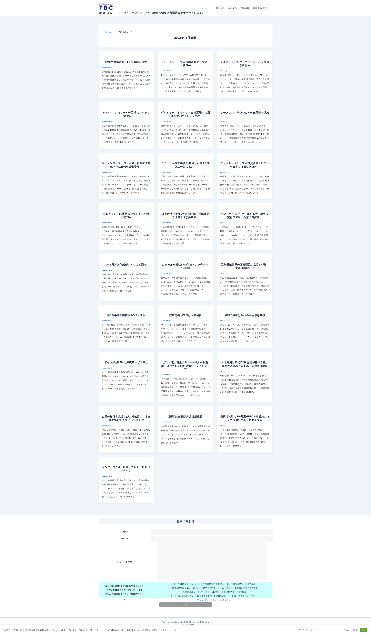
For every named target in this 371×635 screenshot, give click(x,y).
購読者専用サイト (261, 8)
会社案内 (232, 8)
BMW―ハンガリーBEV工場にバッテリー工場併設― (126, 114)
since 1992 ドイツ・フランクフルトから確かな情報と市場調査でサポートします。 (152, 12)
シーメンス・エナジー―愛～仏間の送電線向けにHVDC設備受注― (126, 164)
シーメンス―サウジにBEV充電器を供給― (245, 114)
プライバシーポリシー (208, 600)
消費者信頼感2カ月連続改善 (185, 416)
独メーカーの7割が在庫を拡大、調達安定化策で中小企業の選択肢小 (245, 215)
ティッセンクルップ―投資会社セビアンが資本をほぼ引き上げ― (244, 164)
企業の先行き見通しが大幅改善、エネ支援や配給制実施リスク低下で (126, 418)
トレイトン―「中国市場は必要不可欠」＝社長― (185, 63)
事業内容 (245, 8)
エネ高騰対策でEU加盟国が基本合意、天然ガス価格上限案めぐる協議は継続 (244, 364)
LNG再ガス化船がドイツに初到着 (126, 264)
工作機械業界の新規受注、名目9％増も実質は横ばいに (245, 266)
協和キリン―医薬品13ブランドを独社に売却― (126, 215)
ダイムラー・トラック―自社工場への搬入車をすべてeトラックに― (185, 114)
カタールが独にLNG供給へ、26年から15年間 (185, 266)
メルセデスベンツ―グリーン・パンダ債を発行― (244, 63)
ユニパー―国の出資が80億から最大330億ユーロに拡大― (185, 164)
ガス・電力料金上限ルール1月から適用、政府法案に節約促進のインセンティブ (185, 366)
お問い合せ (218, 8)
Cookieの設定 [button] (350, 630)
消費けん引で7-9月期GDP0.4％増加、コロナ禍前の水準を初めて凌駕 (244, 418)
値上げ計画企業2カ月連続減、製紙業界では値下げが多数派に (185, 215)
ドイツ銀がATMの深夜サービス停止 (126, 362)
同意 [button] (364, 630)
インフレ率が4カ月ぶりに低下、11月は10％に (126, 468)
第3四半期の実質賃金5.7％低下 (126, 315)
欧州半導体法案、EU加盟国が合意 (126, 62)
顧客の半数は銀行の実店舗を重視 (244, 315)
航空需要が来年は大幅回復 (185, 315)
